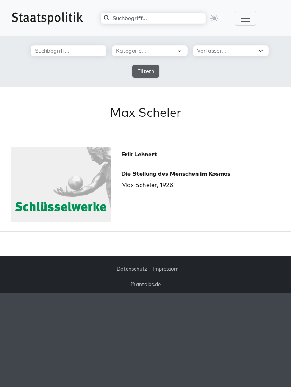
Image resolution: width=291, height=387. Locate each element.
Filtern (145, 71)
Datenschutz (132, 269)
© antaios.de (145, 284)
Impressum (165, 269)
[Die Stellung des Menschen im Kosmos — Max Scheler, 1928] (61, 184)
